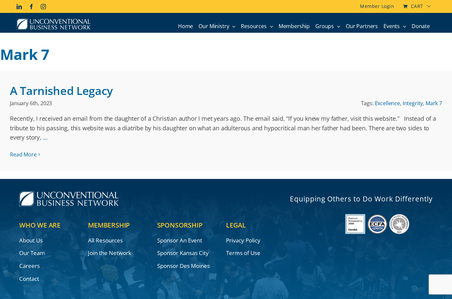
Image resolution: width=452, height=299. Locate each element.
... (45, 137)
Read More (23, 154)
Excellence (387, 103)
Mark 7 (434, 103)
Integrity (413, 103)
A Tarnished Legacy (61, 90)
